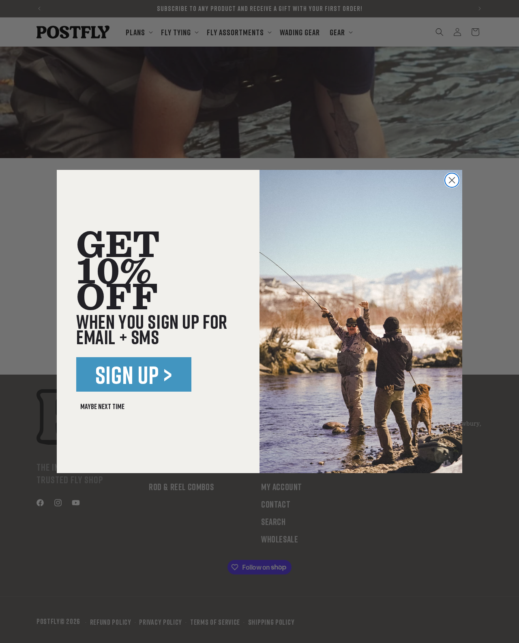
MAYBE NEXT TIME (102, 406)
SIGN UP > (134, 374)
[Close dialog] (452, 180)
